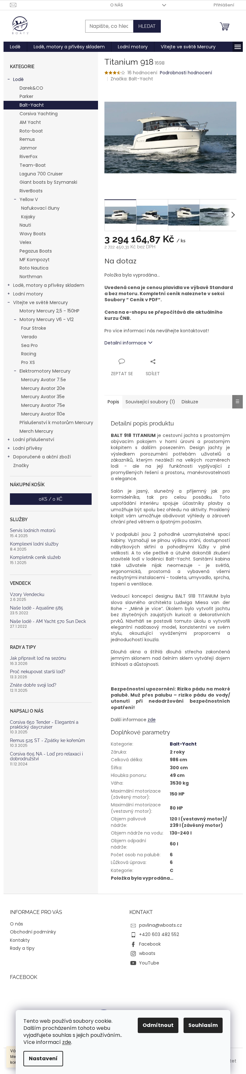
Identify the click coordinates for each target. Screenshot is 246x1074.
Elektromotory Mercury (45, 371)
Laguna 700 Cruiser (41, 174)
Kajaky (28, 217)
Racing (28, 354)
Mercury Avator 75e (43, 405)
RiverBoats (31, 191)
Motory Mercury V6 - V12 (47, 319)
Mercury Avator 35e (43, 396)
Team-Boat (33, 165)
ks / (50, 499)
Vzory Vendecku (27, 594)
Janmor (28, 148)
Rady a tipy (22, 948)
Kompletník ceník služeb (35, 557)
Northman (31, 276)
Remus (27, 139)
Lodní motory (28, 294)
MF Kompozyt (35, 259)
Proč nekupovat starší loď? (37, 671)
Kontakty (20, 940)
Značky (21, 465)
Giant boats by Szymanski (48, 182)
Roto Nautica (34, 268)
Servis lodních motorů (32, 530)
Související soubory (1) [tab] (150, 402)
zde (66, 1042)
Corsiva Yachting (39, 113)
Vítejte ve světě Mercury (40, 302)
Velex (25, 242)
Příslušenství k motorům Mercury (56, 422)
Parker (26, 96)
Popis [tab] (113, 402)
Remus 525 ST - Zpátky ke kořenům (47, 740)
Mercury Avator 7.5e (43, 379)
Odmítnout (158, 1025)
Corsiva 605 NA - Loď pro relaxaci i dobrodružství (46, 756)
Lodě (18, 79)
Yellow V (29, 199)
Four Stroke (33, 328)
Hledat (147, 26)
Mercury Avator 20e (43, 388)
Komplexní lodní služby (34, 544)
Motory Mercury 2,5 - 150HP (49, 311)
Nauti (25, 225)
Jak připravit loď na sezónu (38, 658)
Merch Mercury (36, 431)
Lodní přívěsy (27, 448)
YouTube (149, 963)
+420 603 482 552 (159, 934)
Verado (29, 337)
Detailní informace (125, 343)
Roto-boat (31, 131)
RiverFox (28, 156)
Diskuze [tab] (190, 402)
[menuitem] (15, 47)
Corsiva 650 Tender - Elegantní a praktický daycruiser (44, 725)
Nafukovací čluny (40, 208)
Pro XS (28, 362)
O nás (116, 5)
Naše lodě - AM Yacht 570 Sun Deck (48, 621)
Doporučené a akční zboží (42, 457)
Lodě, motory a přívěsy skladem (48, 285)
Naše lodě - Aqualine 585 (36, 608)
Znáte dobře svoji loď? (33, 685)
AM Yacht (30, 122)
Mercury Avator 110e (43, 414)
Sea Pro (29, 345)
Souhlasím (203, 1025)
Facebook (150, 944)
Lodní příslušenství (33, 439)
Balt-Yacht (32, 105)
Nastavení (43, 1058)
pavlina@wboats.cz (160, 925)
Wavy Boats (33, 233)
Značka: (132, 79)
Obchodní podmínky (33, 932)
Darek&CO (31, 88)
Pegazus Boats (36, 251)
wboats (147, 953)
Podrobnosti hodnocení (186, 73)
